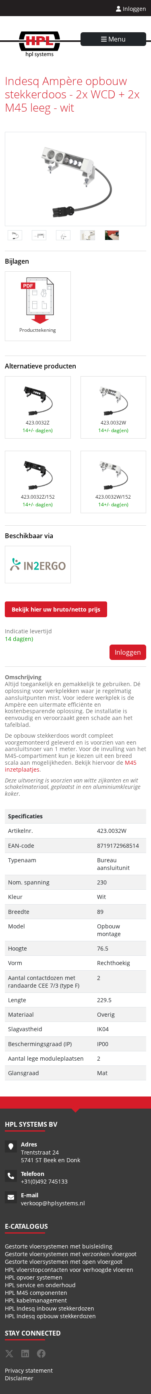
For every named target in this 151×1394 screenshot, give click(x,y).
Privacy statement (29, 1370)
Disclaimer (19, 1378)
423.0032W (113, 422)
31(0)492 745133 (46, 1181)
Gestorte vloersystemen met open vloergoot (63, 1261)
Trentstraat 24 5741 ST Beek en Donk (50, 1156)
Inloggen (133, 8)
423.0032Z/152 (38, 496)
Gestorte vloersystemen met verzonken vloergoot (71, 1254)
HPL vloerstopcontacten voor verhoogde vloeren (69, 1269)
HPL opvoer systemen (33, 1277)
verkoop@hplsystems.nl (53, 1203)
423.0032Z (38, 422)
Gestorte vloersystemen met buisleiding (58, 1246)
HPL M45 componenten (36, 1292)
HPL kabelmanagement (36, 1300)
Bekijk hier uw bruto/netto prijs (56, 609)
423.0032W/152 (113, 496)
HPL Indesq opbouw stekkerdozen (50, 1316)
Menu (116, 39)
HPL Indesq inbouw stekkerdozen (49, 1308)
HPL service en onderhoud (40, 1285)
